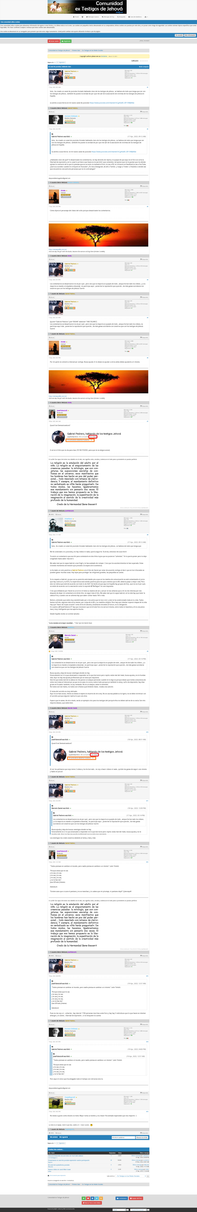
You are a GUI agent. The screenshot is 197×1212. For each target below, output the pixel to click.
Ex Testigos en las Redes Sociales (92, 50)
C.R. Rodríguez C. (53, 1157)
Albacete (50, 1167)
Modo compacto (144, 66)
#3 (147, 206)
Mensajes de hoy (108, 17)
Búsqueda (122, 17)
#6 (147, 358)
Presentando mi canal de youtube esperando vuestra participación (68, 1160)
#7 (147, 421)
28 (111, 1160)
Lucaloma (146, 1160)
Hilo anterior (54, 1137)
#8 (147, 534)
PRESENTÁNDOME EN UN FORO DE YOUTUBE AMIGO (65, 1156)
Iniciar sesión (54, 41)
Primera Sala (76, 50)
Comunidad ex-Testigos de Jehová (59, 50)
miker (49, 1171)
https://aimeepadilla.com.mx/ (58, 249)
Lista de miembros (136, 17)
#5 (147, 317)
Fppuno (50, 1162)
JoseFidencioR (144, 507)
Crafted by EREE (61, 1209)
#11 (147, 801)
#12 (147, 862)
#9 (147, 651)
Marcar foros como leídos (92, 1203)
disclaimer (104, 56)
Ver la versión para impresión (58, 1175)
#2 (147, 129)
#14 (147, 1041)
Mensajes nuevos (93, 17)
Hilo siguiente (63, 1137)
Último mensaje (135, 1155)
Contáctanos (122, 1198)
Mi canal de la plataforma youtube (58, 1165)
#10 (147, 732)
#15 (147, 1111)
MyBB (55, 1209)
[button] (146, 17)
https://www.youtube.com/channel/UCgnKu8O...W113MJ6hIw (112, 103)
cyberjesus (146, 1155)
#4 (147, 279)
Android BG (71, 1209)
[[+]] (49, 108)
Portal (76, 17)
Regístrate (66, 41)
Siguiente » (62, 62)
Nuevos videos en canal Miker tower (59, 1169)
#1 (147, 87)
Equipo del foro (137, 1198)
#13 (147, 976)
